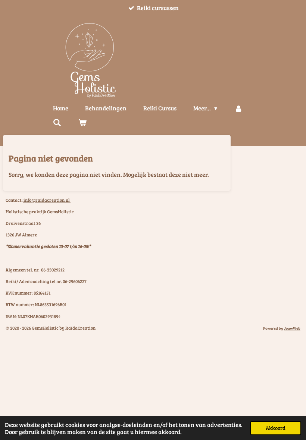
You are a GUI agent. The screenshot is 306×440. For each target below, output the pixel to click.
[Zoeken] (57, 122)
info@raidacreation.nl (47, 200)
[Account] (238, 108)
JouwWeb (292, 328)
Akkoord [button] (275, 427)
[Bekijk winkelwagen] (82, 122)
